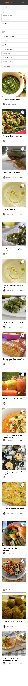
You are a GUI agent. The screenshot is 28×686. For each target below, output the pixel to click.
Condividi (21, 104)
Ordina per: (4, 66)
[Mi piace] (22, 524)
